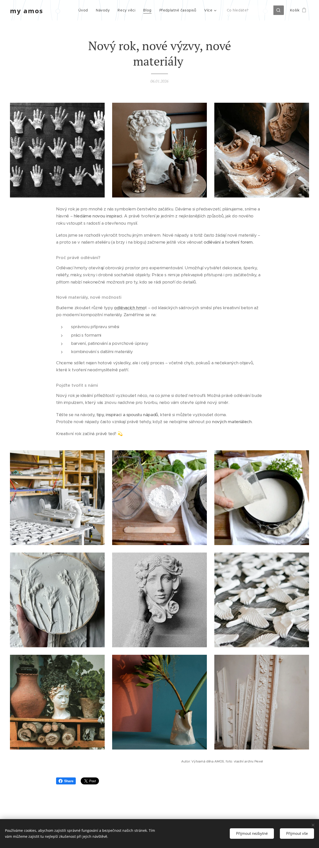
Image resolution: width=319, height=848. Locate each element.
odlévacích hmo (129, 307)
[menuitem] (84, 10)
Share (68, 781)
